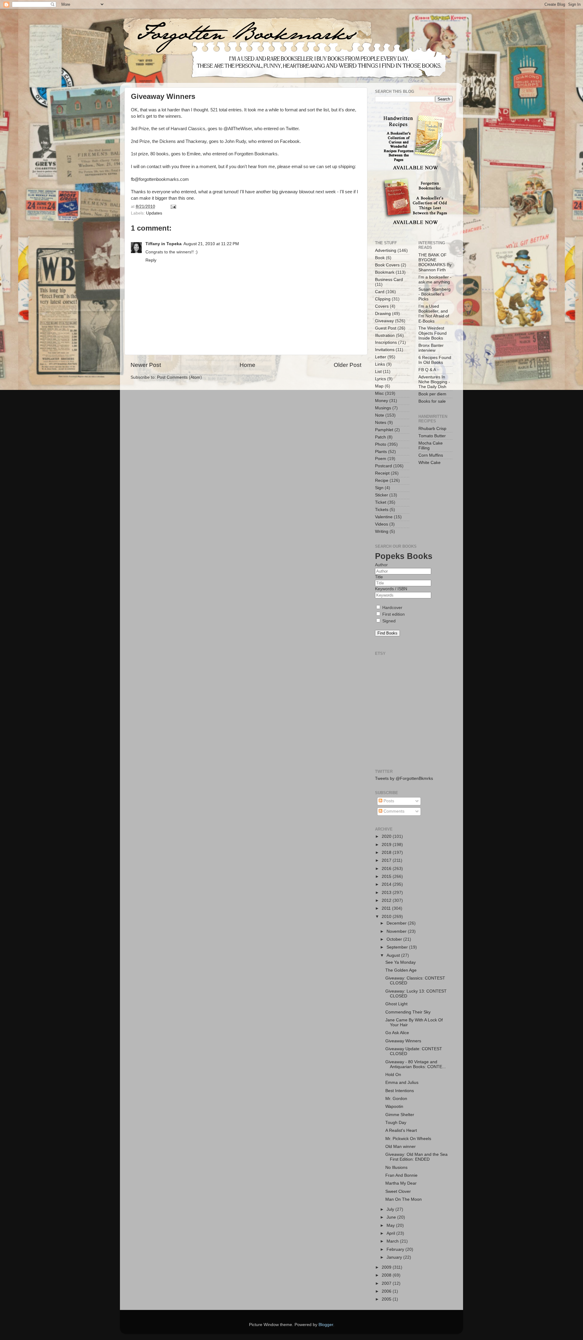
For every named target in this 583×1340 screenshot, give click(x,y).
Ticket (380, 502)
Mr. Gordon (396, 1098)
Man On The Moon (403, 1199)
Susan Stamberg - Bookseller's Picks (434, 294)
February (396, 1249)
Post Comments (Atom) (179, 377)
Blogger (326, 1324)
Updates (154, 213)
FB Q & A (427, 369)
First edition (393, 614)
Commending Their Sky (408, 1012)
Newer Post (146, 365)
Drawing (383, 313)
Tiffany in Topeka (163, 244)
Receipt (382, 473)
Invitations (384, 349)
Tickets (381, 509)
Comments (393, 811)
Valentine (384, 517)
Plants (381, 451)
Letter (380, 357)
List (378, 371)
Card (379, 291)
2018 (387, 852)
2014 (387, 884)
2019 (387, 844)
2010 (387, 916)
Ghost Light (396, 1004)
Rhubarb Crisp (432, 428)
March (393, 1241)
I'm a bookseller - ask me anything (435, 279)
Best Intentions (399, 1090)
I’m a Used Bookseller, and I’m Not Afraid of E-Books (433, 313)
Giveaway (384, 321)
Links (380, 364)
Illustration (385, 335)
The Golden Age (401, 970)
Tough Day (395, 1122)
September (398, 947)
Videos (381, 524)
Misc (379, 393)
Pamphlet (384, 430)
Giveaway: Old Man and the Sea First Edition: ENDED (416, 1157)
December (397, 923)
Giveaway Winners (403, 1041)
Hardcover (391, 607)
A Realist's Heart (401, 1130)
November (397, 931)
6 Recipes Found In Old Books (434, 360)
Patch (380, 437)
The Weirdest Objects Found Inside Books (432, 333)
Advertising (385, 250)
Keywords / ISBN (391, 589)
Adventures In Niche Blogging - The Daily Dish (434, 382)
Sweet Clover (398, 1191)
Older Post (347, 365)
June (392, 1217)
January (395, 1257)
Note (379, 415)
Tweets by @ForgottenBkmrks (404, 778)
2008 (387, 1275)
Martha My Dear (401, 1183)
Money (381, 400)
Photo (380, 444)
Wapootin (394, 1106)
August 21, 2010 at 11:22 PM (211, 244)
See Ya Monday (400, 962)
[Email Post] (172, 206)
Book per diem (432, 394)
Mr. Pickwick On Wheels (408, 1138)
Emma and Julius (401, 1082)
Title (379, 577)
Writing (381, 531)
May (391, 1225)
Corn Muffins (430, 455)
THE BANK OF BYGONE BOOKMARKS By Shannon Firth (435, 262)
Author (381, 565)
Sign (379, 488)
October (395, 939)
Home (247, 365)
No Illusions (396, 1167)
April (391, 1233)
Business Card (389, 279)
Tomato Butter (432, 436)
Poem (380, 458)
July (391, 1209)
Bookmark (384, 272)
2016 (387, 868)
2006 (387, 1291)
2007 (387, 1283)
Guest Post (385, 328)
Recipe (381, 480)
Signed (388, 621)
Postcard (383, 466)
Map (379, 386)
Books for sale (432, 401)
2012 (387, 900)
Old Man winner (400, 1146)
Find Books (387, 633)
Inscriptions (386, 342)
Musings (383, 408)
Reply (150, 260)
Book (380, 257)
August (394, 955)
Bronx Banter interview (431, 348)
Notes (380, 422)
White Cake (429, 462)
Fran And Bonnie (401, 1175)
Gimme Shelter (399, 1114)
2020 (387, 836)
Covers (382, 306)
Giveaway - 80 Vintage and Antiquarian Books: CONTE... (415, 1064)
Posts (388, 801)
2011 (387, 908)
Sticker (381, 495)
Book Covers (387, 265)
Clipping (382, 299)
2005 (387, 1299)
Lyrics (380, 379)
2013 (387, 892)
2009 (387, 1267)
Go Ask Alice (397, 1032)
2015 (387, 876)
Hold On (393, 1074)
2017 (387, 860)
